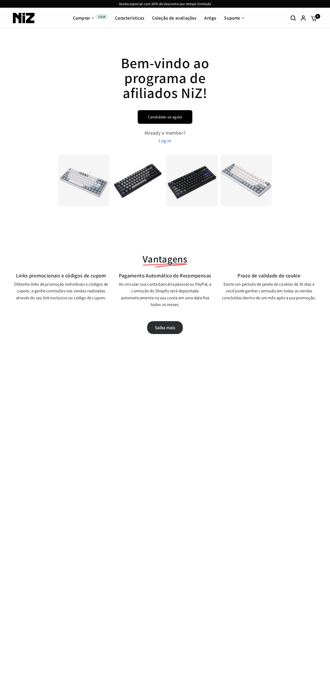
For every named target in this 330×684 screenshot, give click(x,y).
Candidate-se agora (165, 116)
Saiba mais (165, 327)
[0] (312, 18)
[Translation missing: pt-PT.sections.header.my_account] (303, 18)
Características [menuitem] (129, 18)
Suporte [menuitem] (232, 18)
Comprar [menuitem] (81, 18)
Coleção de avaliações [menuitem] (174, 18)
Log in (165, 140)
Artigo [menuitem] (210, 18)
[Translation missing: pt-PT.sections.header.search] (293, 18)
